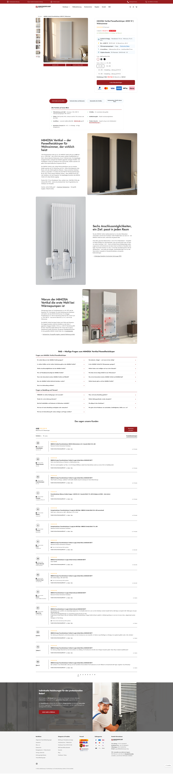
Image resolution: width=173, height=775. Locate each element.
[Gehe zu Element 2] (38, 25)
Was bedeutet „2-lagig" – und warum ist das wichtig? (101, 360)
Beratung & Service (133, 1)
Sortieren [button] (38, 435)
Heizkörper (65, 7)
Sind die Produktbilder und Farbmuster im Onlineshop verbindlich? (53, 403)
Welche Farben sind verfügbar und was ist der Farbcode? (102, 368)
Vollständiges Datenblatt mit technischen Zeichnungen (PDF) (107, 256)
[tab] (131, 436)
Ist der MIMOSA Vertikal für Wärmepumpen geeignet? (102, 364)
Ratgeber (97, 7)
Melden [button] (68, 449)
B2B (109, 7)
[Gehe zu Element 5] (38, 41)
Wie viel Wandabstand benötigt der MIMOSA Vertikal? (50, 372)
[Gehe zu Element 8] (38, 58)
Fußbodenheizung (76, 7)
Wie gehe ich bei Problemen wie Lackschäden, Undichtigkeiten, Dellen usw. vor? (108, 407)
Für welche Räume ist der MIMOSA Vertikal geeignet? (50, 360)
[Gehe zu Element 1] (38, 20)
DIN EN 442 (77, 121)
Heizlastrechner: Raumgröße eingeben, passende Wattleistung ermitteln (59, 334)
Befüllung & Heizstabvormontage (65, 740)
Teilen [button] (72, 449)
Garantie (60, 750)
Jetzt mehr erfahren (49, 712)
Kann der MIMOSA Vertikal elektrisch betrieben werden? (51, 381)
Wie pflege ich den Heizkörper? (96, 403)
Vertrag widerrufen (40, 752)
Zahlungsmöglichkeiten (41, 755)
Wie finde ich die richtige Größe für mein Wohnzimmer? (102, 372)
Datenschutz (38, 747)
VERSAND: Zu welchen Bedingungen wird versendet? (50, 395)
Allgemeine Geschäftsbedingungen (44, 740)
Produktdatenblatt (69, 331)
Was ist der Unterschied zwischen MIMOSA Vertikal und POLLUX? (53, 377)
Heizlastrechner (88, 7)
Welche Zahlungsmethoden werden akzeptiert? (100, 399)
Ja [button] (66, 449)
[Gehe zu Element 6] (38, 47)
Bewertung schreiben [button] (130, 429)
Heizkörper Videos (62, 755)
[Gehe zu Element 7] (38, 52)
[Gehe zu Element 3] (38, 31)
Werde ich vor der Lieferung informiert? (46, 399)
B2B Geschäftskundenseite (64, 747)
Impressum (38, 742)
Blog (59, 752)
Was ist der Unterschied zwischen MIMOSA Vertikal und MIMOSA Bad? (106, 377)
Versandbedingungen (40, 757)
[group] (43, 428)
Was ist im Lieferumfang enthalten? (45, 385)
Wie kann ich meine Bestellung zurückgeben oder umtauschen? (52, 407)
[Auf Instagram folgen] (37, 764)
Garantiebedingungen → (95, 122)
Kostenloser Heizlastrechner (63, 187)
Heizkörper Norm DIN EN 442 (65, 745)
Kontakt (104, 7)
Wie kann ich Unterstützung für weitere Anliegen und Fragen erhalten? (54, 412)
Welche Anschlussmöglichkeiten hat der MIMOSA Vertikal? (51, 368)
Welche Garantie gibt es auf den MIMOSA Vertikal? (101, 381)
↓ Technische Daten (124, 46)
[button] (116, 27)
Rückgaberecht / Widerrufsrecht (43, 750)
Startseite (40, 16)
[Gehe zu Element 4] (38, 36)
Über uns (38, 745)
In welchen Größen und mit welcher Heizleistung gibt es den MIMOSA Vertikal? (56, 364)
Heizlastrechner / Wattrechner (65, 742)
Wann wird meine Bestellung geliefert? (98, 395)
